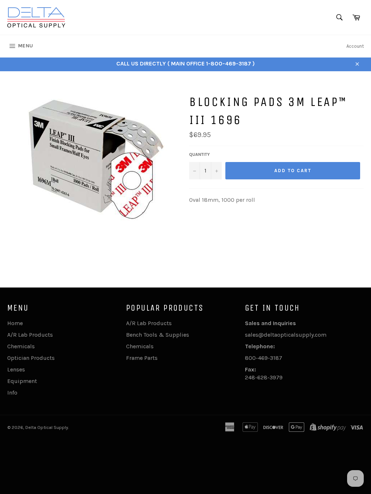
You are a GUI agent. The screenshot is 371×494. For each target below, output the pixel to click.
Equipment (22, 381)
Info (12, 392)
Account (355, 46)
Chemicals (21, 346)
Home (15, 323)
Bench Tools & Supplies (157, 334)
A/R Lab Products (30, 334)
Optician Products (31, 357)
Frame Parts (142, 357)
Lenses (16, 369)
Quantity (199, 154)
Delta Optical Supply (46, 427)
